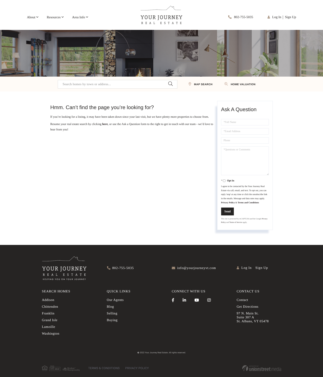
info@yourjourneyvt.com (196, 268)
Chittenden (50, 306)
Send (227, 211)
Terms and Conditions (248, 202)
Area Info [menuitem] (78, 17)
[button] (170, 84)
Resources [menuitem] (54, 17)
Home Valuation (243, 84)
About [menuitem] (31, 17)
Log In (276, 17)
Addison (48, 300)
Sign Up (290, 17)
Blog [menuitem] (110, 306)
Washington (50, 333)
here (105, 124)
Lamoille (48, 327)
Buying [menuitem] (112, 320)
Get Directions (248, 306)
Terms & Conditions (104, 368)
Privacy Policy (228, 202)
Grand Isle (49, 320)
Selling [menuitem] (112, 313)
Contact (242, 300)
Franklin (48, 313)
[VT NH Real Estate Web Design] (261, 368)
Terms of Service (235, 222)
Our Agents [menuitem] (115, 300)
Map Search (203, 84)
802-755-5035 (243, 17)
